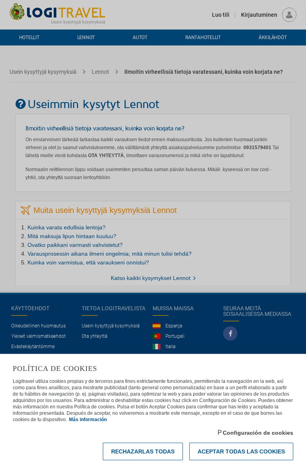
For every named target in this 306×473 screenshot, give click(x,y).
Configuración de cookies (258, 433)
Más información (88, 419)
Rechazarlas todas (143, 451)
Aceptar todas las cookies (241, 451)
